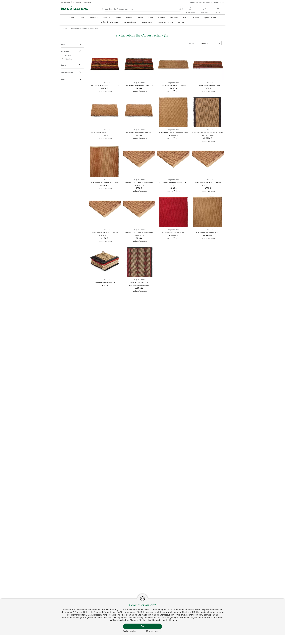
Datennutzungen (158, 609)
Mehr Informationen (154, 631)
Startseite (64, 28)
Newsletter (87, 2)
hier (204, 617)
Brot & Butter (77, 2)
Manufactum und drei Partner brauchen (82, 609)
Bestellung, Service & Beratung (207, 2)
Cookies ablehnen (130, 631)
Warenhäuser (65, 2)
